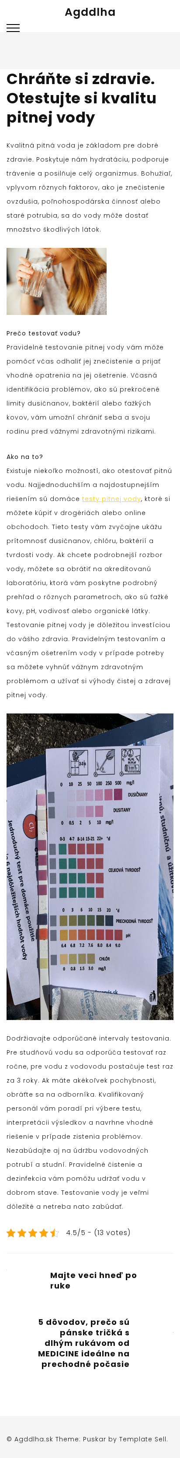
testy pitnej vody (111, 498)
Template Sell (142, 1439)
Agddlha (90, 12)
